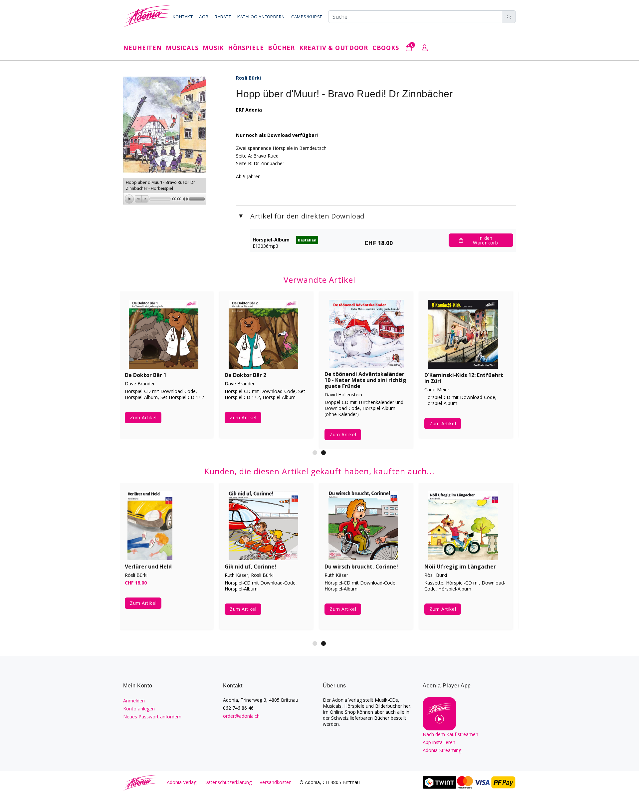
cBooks (385, 48)
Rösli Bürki (248, 78)
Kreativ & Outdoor (333, 48)
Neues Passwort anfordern (152, 716)
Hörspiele (246, 48)
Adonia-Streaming (442, 750)
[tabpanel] (266, 561)
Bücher (281, 48)
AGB (203, 17)
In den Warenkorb (485, 240)
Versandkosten (276, 782)
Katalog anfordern (261, 17)
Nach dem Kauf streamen (450, 734)
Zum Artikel (145, 422)
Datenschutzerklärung (228, 782)
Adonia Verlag (181, 782)
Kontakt (183, 17)
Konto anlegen (139, 708)
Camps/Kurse (306, 17)
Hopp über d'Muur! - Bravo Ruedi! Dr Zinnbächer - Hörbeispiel (160, 185)
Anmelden (134, 700)
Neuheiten (142, 48)
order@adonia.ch (241, 716)
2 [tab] (323, 452)
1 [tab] (315, 452)
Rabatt (223, 17)
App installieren (439, 742)
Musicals (182, 48)
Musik (213, 48)
